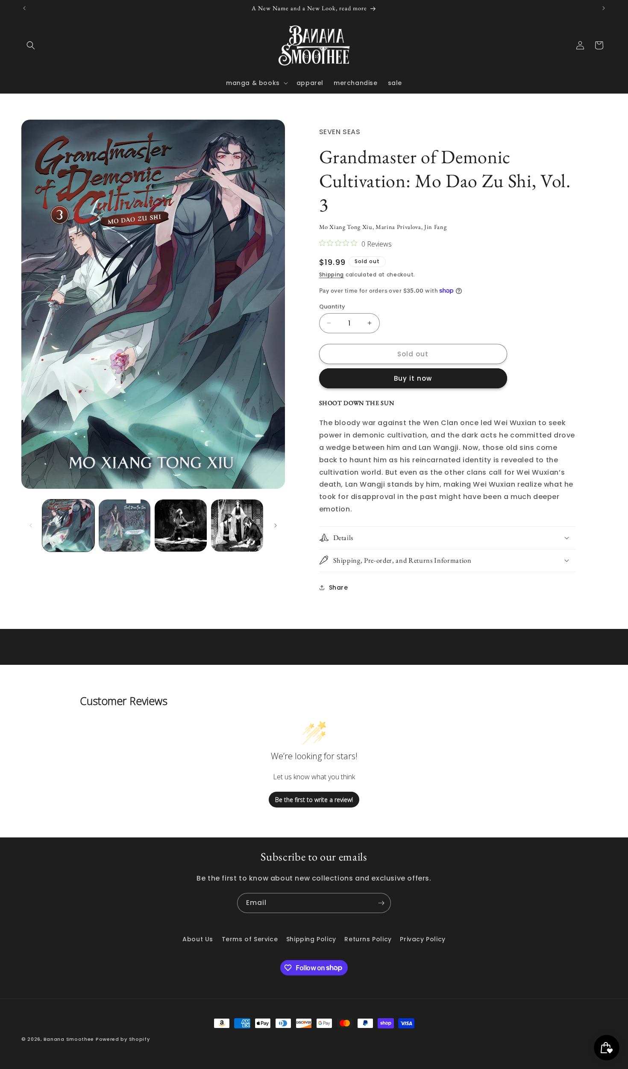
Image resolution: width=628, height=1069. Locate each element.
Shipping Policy (311, 939)
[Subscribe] (381, 903)
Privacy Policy (422, 939)
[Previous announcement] (24, 8)
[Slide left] (30, 525)
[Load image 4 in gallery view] (237, 525)
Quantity (332, 306)
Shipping (331, 274)
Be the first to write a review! (314, 800)
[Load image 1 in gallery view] (68, 525)
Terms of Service (250, 939)
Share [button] (338, 587)
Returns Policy (367, 939)
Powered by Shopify (123, 1039)
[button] (30, 45)
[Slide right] (275, 525)
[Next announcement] (603, 8)
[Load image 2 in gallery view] (125, 525)
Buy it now (413, 378)
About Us (197, 939)
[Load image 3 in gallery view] (181, 525)
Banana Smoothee (69, 1039)
